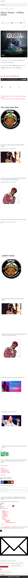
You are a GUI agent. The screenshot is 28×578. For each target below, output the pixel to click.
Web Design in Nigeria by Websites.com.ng (10, 501)
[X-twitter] (5, 482)
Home (2, 8)
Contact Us (7, 521)
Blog (4, 517)
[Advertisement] (11, 71)
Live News (5, 516)
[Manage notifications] (3, 575)
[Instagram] (8, 482)
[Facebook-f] (2, 482)
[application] (14, 79)
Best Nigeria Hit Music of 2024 (9, 411)
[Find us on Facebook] (0, 524)
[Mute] (22, 79)
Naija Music (24, 22)
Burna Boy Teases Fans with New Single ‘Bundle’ (13, 219)
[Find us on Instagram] (4, 524)
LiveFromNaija (6, 526)
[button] (5, 89)
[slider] (25, 79)
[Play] (2, 79)
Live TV (4, 513)
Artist (24, 19)
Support (4, 518)
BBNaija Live (5, 511)
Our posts (24, 26)
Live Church (5, 515)
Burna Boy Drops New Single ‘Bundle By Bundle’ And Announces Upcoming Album (13, 178)
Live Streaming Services (10, 522)
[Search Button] (0, 504)
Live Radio (5, 514)
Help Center (7, 520)
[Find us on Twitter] (2, 524)
